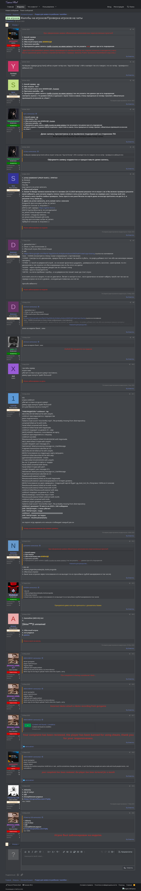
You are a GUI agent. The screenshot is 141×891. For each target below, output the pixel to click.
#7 (133, 241)
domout (13, 252)
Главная (10, 7)
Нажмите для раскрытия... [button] (78, 325)
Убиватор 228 (13, 798)
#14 (133, 614)
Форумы (20, 7)
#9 (133, 337)
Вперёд (14, 25)
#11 (133, 394)
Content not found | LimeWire (43, 724)
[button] (39, 7)
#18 (133, 752)
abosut (13, 626)
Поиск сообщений (26, 10)
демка (27, 635)
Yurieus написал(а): (30, 151)
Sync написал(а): (29, 114)
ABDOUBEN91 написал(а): (32, 658)
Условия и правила (86, 885)
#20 (133, 813)
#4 (133, 109)
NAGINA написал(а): (30, 587)
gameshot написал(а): (31, 546)
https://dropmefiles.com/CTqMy (37, 799)
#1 (133, 29)
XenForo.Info (19, 889)
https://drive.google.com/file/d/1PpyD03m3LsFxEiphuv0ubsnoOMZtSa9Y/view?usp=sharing (59, 253)
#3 (133, 80)
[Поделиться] (130, 29)
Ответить (131, 56)
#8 (133, 302)
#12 (133, 541)
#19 (133, 786)
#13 (133, 583)
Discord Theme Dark (14, 885)
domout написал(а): (30, 307)
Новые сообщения (12, 10)
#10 (133, 364)
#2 (133, 62)
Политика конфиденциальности (106, 885)
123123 (13, 405)
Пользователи (48, 7)
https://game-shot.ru (47, 208)
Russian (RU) (28, 885)
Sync (13, 92)
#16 (133, 684)
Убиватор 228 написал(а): (32, 817)
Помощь (122, 885)
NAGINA (13, 553)
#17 (133, 715)
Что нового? (33, 7)
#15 (133, 654)
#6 (133, 174)
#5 (133, 147)
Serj (13, 186)
